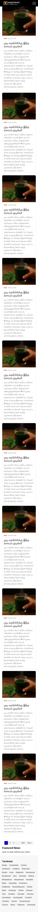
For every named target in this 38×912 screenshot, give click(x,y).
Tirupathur (5, 901)
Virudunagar (31, 905)
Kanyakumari (6, 876)
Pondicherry (23, 883)
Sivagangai (12, 890)
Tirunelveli (28, 897)
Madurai (31, 876)
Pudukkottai (6, 887)
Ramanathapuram (18, 887)
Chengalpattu (14, 865)
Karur (15, 876)
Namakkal (29, 879)
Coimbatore (6, 869)
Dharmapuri (26, 869)
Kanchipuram (30, 872)
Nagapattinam (19, 879)
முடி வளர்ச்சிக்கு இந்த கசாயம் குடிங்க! (16, 45)
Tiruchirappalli (17, 897)
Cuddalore (16, 869)
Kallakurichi (20, 872)
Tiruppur (14, 901)
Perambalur (13, 883)
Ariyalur (4, 865)
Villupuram (21, 905)
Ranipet (29, 887)
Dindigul (4, 872)
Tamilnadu (7, 861)
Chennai (23, 865)
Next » (30, 843)
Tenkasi (21, 890)
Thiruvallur (20, 894)
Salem (4, 890)
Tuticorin (5, 905)
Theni (4, 894)
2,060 (23, 843)
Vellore (12, 905)
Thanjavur (29, 890)
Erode (12, 872)
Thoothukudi (6, 897)
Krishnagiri (22, 876)
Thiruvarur (30, 894)
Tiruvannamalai (24, 901)
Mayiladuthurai (7, 879)
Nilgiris (4, 883)
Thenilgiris (11, 894)
